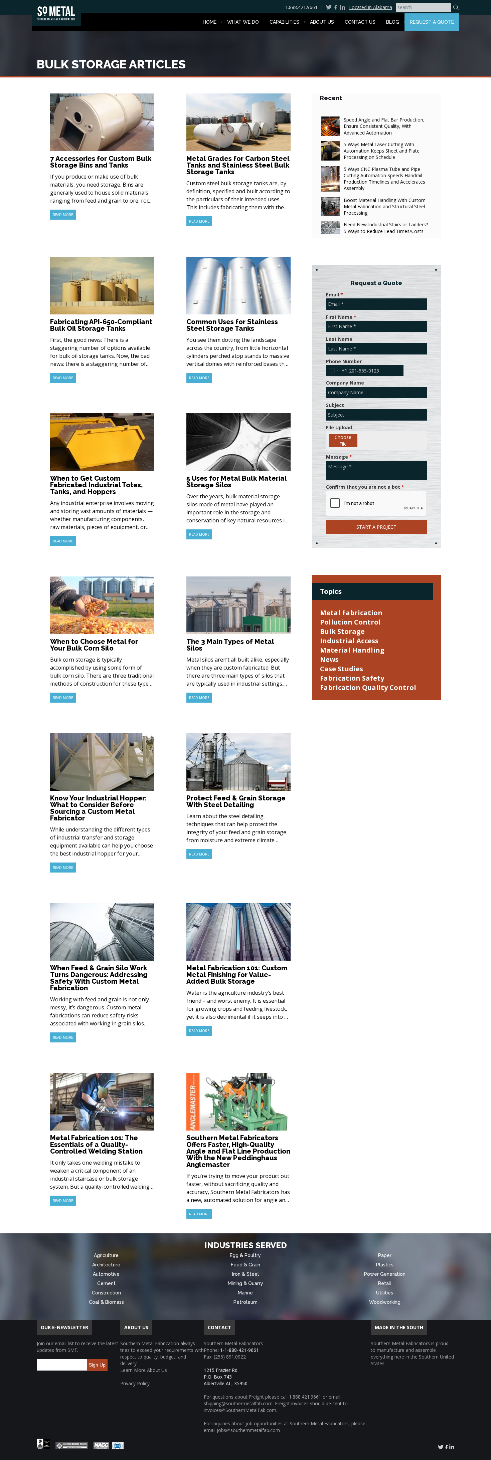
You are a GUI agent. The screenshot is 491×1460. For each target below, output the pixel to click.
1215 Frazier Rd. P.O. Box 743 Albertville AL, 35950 (226, 1377)
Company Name (345, 383)
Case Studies (341, 668)
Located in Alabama (370, 7)
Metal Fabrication (351, 612)
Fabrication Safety (352, 678)
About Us (322, 22)
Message (339, 457)
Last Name (339, 339)
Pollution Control (350, 622)
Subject (335, 405)
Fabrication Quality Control (368, 687)
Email (334, 294)
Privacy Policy (135, 1383)
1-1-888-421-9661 (239, 1350)
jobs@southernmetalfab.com (248, 1430)
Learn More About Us (143, 1370)
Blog (392, 22)
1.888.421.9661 (301, 7)
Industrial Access (349, 640)
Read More (63, 214)
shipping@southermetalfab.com (238, 1403)
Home (209, 22)
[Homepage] (56, 13)
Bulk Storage (342, 631)
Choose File (343, 440)
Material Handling (352, 650)
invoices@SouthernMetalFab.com (240, 1410)
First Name (341, 317)
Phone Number (344, 361)
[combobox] (336, 371)
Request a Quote (432, 22)
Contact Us (360, 22)
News (329, 659)
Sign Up (97, 1365)
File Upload (339, 427)
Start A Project (376, 527)
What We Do (243, 22)
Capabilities (284, 22)
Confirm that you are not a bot (365, 487)
